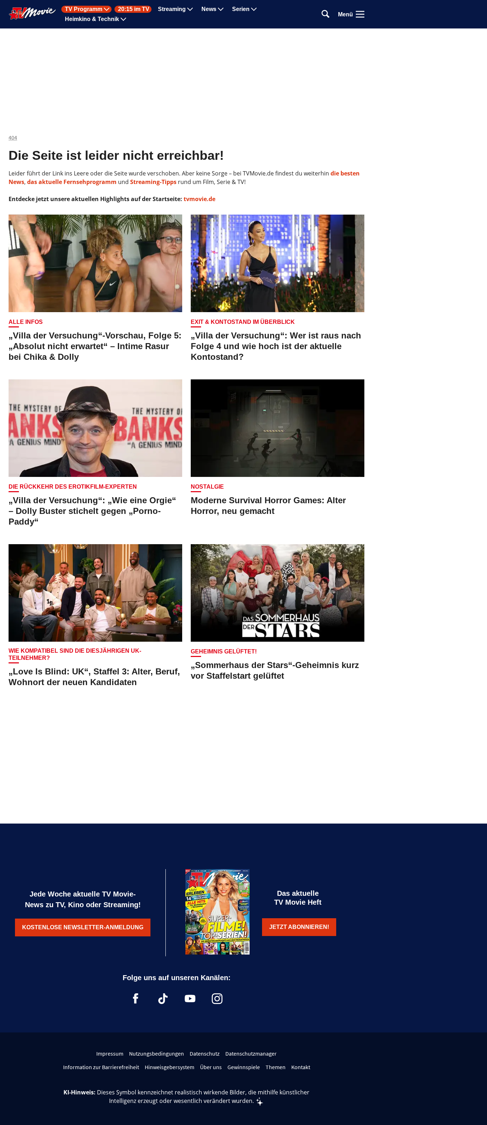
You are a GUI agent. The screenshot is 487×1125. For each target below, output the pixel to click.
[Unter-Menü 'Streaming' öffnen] (190, 9)
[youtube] (190, 998)
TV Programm (83, 9)
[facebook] (136, 998)
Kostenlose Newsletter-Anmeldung (82, 927)
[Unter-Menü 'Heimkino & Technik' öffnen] (123, 19)
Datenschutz (205, 1053)
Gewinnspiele (243, 1067)
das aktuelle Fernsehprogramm (71, 182)
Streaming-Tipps (153, 182)
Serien (241, 9)
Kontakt (300, 1067)
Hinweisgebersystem (169, 1067)
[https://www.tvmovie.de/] (32, 13)
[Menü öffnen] (360, 14)
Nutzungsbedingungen (156, 1053)
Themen (276, 1067)
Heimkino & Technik (92, 19)
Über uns (211, 1067)
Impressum (109, 1053)
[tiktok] (163, 998)
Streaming (172, 9)
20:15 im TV (133, 9)
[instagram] (217, 998)
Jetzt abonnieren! (299, 927)
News (208, 9)
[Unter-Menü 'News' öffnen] (221, 9)
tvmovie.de (199, 199)
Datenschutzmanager (251, 1053)
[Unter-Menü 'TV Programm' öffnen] (106, 9)
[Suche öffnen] (325, 14)
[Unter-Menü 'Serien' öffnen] (254, 9)
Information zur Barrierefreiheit (101, 1067)
